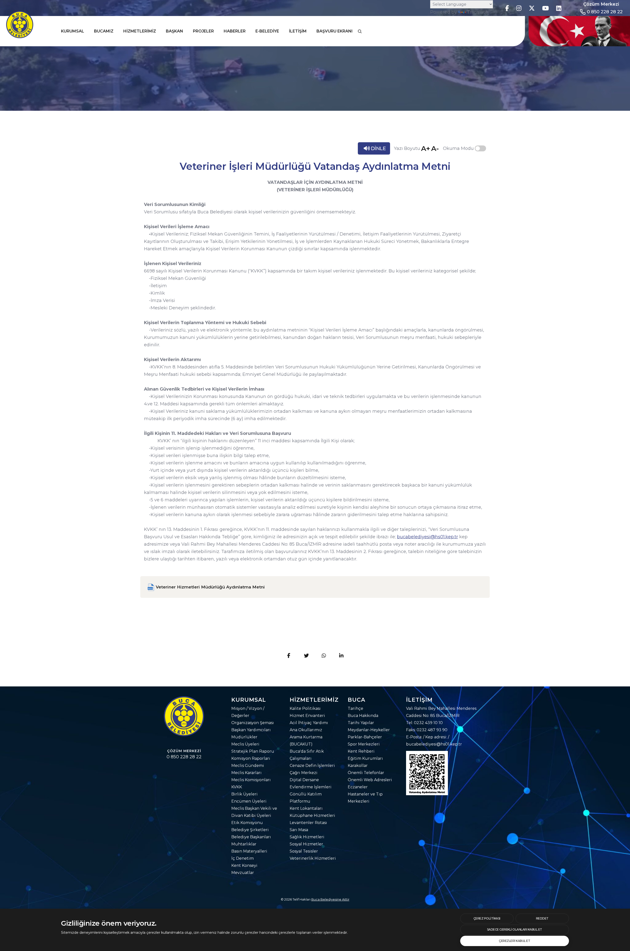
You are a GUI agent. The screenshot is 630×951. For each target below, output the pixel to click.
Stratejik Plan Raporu (252, 751)
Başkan (174, 31)
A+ (425, 148)
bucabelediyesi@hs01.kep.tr (427, 536)
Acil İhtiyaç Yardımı (309, 722)
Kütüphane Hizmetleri (312, 815)
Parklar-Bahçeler (365, 737)
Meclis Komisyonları (251, 779)
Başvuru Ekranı (334, 31)
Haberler (235, 31)
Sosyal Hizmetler (306, 844)
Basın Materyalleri (249, 851)
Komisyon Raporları (250, 758)
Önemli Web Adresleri (370, 779)
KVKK (236, 787)
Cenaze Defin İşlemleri (312, 765)
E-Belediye (267, 31)
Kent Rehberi (361, 751)
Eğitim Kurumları (365, 758)
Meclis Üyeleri (245, 744)
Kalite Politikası (305, 708)
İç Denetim (242, 858)
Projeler (203, 31)
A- (435, 148)
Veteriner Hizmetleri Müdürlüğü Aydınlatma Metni (210, 587)
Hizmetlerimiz (139, 31)
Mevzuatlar (242, 872)
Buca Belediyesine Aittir (330, 899)
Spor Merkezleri (364, 744)
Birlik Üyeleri (244, 794)
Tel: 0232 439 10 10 (424, 722)
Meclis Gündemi (247, 765)
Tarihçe (355, 708)
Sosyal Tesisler (304, 851)
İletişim (298, 31)
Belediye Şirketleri (250, 829)
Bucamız (103, 31)
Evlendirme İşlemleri (310, 787)
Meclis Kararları (246, 772)
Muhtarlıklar (243, 844)
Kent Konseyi (244, 865)
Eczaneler (358, 787)
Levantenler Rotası (308, 822)
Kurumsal (72, 31)
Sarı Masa (299, 829)
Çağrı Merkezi (303, 772)
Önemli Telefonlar (366, 772)
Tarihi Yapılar (361, 722)
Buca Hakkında (363, 715)
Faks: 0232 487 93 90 (426, 730)
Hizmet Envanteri (307, 715)
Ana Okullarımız (306, 730)
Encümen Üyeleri (249, 801)
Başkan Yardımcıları (251, 730)
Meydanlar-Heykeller (369, 730)
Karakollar (358, 765)
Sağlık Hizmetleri (307, 837)
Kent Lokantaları (306, 808)
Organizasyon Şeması (252, 722)
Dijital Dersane (304, 779)
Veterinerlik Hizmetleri (313, 858)
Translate (477, 12)
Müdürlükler (244, 737)
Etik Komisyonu (247, 822)
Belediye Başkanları (251, 837)
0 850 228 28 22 (605, 12)
